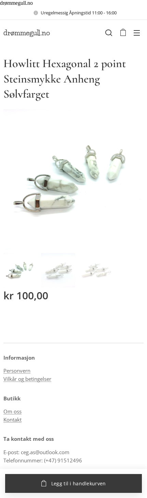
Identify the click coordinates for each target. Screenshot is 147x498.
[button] (108, 32)
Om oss (12, 411)
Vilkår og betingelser (27, 378)
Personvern (16, 370)
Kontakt (12, 419)
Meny (137, 32)
